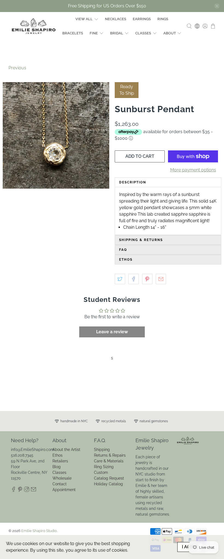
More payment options (193, 170)
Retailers (60, 461)
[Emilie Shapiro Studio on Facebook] (13, 491)
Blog (56, 467)
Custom (101, 472)
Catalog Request (109, 478)
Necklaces (115, 19)
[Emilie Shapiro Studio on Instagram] (26, 491)
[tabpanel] (168, 211)
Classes (143, 33)
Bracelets (72, 33)
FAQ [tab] (123, 250)
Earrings (142, 19)
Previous (17, 67)
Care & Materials (108, 461)
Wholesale (62, 478)
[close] (217, 6)
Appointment (64, 489)
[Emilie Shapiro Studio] (33, 26)
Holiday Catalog (108, 484)
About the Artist (66, 449)
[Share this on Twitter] (120, 279)
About (169, 33)
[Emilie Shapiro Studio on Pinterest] (20, 491)
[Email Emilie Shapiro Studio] (33, 491)
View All (84, 19)
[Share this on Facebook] (133, 279)
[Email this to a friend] (161, 279)
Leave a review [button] (112, 331)
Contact (59, 484)
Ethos (57, 455)
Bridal (116, 33)
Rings (162, 19)
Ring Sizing (104, 467)
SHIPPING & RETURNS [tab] (141, 240)
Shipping (102, 449)
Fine (94, 33)
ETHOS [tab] (125, 259)
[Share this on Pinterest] (147, 279)
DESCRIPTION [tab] (132, 182)
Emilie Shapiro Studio (39, 530)
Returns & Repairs (110, 455)
